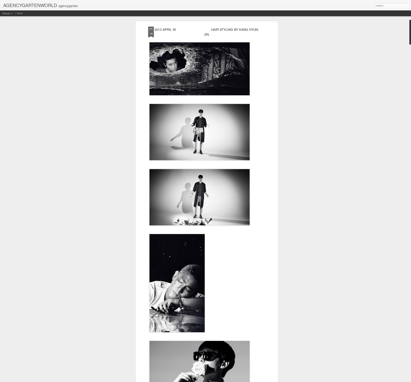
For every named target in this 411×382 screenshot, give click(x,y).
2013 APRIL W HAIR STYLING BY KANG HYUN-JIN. (207, 32)
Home (20, 13)
